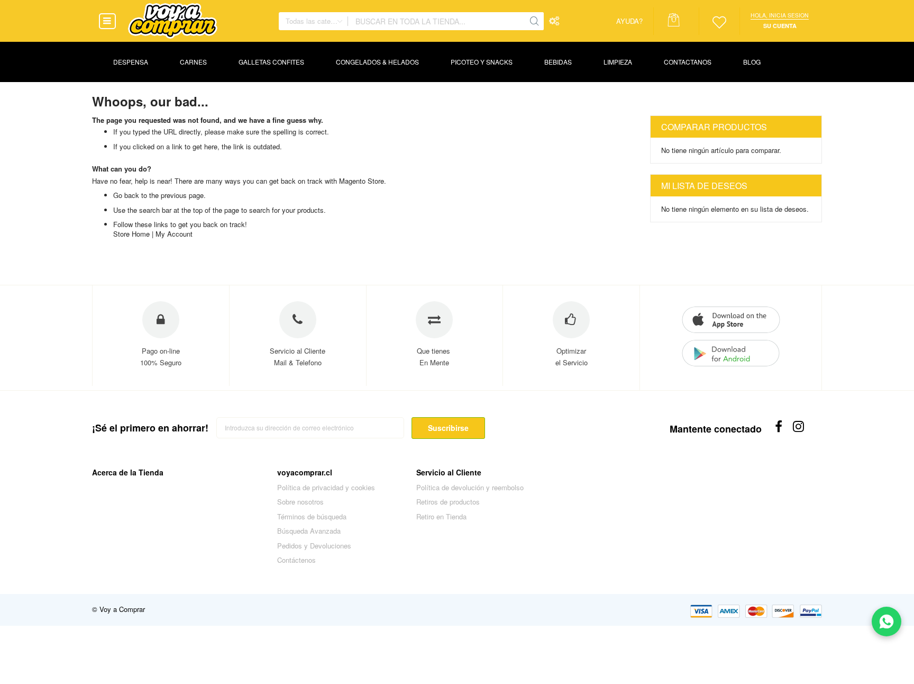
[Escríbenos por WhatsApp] (886, 621)
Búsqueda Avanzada (309, 531)
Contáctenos (296, 560)
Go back (126, 195)
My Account (174, 234)
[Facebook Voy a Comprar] (778, 426)
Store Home (131, 234)
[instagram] (799, 426)
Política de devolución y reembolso (470, 487)
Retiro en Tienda (441, 516)
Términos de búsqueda (311, 516)
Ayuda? (629, 21)
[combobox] (436, 21)
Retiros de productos (448, 502)
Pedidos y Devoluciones (314, 546)
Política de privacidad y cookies (326, 487)
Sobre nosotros (300, 502)
